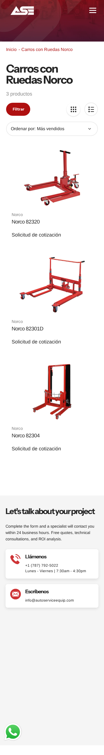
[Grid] (73, 109)
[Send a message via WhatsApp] (13, 732)
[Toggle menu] (92, 10)
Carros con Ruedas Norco (47, 49)
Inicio (11, 49)
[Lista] (91, 109)
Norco (17, 214)
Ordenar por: (23, 128)
